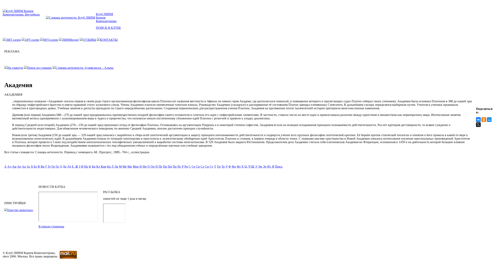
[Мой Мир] (489, 119)
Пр (175, 166)
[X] (478, 124)
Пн (170, 166)
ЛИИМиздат (70, 39)
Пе (160, 166)
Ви (43, 166)
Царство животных (20, 210)
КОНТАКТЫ (109, 39)
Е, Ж (75, 166)
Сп (207, 166)
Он (153, 166)
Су (211, 166)
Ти (219, 166)
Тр (223, 166)
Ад (9, 166)
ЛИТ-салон (13, 39)
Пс (179, 166)
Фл (239, 166)
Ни (145, 166)
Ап (19, 166)
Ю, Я (270, 166)
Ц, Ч (247, 166)
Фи (234, 166)
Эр (265, 166)
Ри (186, 166)
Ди (65, 166)
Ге (49, 166)
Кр (109, 166)
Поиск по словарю (39, 67)
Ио (86, 166)
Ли (116, 166)
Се (193, 166)
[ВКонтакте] (478, 119)
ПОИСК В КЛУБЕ (108, 27)
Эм (260, 166)
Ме (125, 166)
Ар (24, 166)
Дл (69, 166)
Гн (57, 166)
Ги (53, 166)
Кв (94, 166)
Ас (28, 166)
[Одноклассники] (483, 119)
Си (198, 166)
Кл (98, 166)
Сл (202, 166)
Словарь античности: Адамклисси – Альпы (84, 67)
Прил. (279, 166)
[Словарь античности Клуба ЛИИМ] (70, 17)
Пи (165, 166)
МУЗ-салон (50, 39)
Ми (129, 166)
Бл (35, 166)
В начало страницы (51, 226)
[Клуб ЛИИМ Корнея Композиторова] (24, 14)
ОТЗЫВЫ (89, 39)
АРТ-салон (32, 39)
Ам (14, 166)
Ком (103, 166)
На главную (15, 67)
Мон (136, 166)
